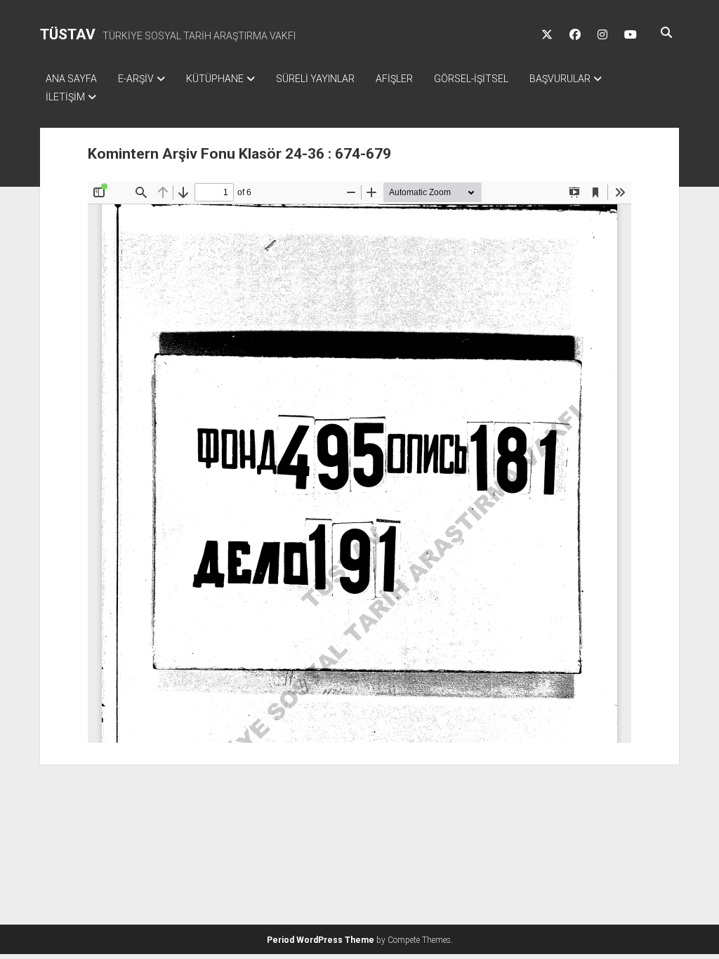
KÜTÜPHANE (215, 78)
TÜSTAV (67, 34)
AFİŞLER (394, 78)
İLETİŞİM (65, 96)
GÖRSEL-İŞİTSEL (471, 78)
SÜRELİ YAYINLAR (315, 78)
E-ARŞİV (136, 78)
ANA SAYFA (71, 78)
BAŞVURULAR (560, 78)
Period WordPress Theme (320, 940)
